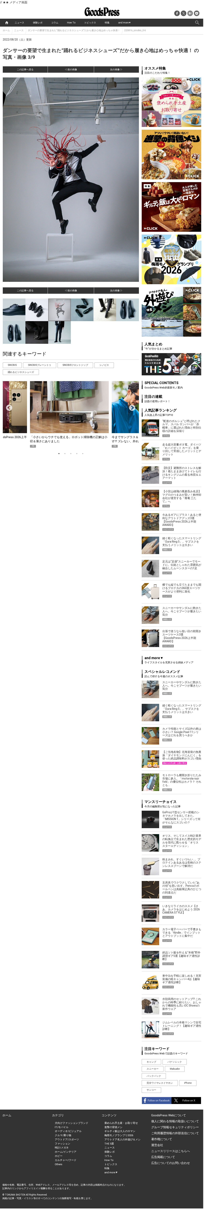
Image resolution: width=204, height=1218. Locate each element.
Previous (8, 407)
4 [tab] (77, 454)
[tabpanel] (71, 414)
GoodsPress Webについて (168, 1115)
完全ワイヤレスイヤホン (160, 1083)
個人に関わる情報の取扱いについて (175, 1121)
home (7, 23)
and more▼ (124, 22)
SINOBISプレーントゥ (39, 365)
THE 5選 (109, 1143)
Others (58, 1164)
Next (131, 407)
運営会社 (157, 1145)
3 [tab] (71, 454)
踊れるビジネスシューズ (21, 372)
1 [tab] (59, 454)
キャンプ (151, 1062)
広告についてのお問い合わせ (170, 1163)
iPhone (187, 1083)
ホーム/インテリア (65, 1151)
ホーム (6, 30)
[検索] (197, 23)
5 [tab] (83, 454)
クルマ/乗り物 (63, 1135)
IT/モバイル (61, 1127)
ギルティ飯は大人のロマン (119, 1131)
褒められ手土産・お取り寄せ (121, 1122)
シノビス (104, 365)
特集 (107, 22)
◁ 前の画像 (70, 69)
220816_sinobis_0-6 (135, 30)
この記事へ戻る (25, 69)
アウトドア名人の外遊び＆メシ (122, 1139)
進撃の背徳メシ (113, 1127)
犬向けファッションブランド (71, 1122)
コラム (54, 22)
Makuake (175, 1068)
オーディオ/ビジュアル (68, 1131)
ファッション (62, 1143)
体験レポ (37, 22)
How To (71, 22)
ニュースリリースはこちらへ (170, 1151)
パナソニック (174, 1062)
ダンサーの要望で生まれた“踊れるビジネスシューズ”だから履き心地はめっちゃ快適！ (74, 30)
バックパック (154, 1076)
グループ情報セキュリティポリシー (175, 1127)
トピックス (90, 22)
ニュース (19, 22)
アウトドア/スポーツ (67, 1139)
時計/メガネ (62, 1147)
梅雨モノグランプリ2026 (118, 1135)
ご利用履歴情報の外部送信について (175, 1133)
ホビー (59, 1155)
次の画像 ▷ (116, 69)
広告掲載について (163, 1157)
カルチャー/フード (65, 1160)
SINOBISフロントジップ (75, 365)
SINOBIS (12, 365)
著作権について (161, 1139)
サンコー (151, 1090)
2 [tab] (65, 454)
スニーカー (153, 1068)
